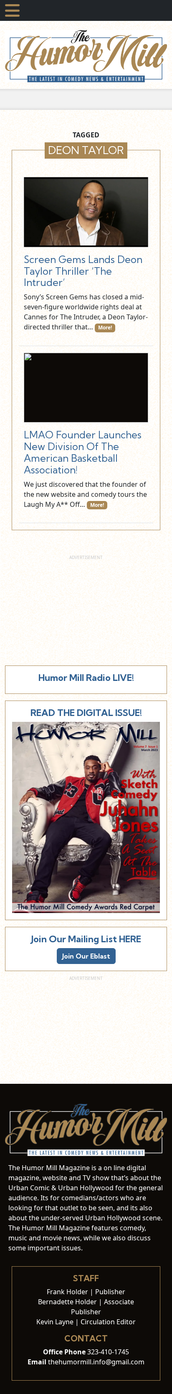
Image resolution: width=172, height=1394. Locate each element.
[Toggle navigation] (12, 10)
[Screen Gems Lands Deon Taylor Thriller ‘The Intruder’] (86, 212)
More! (105, 327)
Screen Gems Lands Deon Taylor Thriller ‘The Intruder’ (83, 271)
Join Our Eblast (86, 956)
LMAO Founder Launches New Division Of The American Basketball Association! (83, 452)
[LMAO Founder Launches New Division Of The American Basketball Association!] (86, 388)
